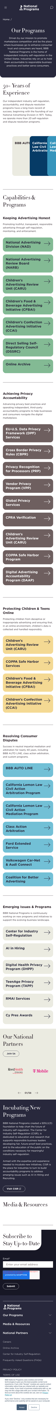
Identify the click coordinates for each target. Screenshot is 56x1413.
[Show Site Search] (52, 8)
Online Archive (11, 1348)
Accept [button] (21, 1407)
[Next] (36, 1093)
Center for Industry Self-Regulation (21, 1354)
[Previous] (19, 1093)
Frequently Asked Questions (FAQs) (22, 1360)
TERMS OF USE (11, 1375)
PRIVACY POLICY (12, 1369)
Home (6, 19)
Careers (7, 1342)
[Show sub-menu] (50, 1315)
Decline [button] (34, 1407)
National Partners (15, 1333)
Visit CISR (12, 1188)
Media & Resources (16, 1324)
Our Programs (13, 1315)
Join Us (11, 1053)
